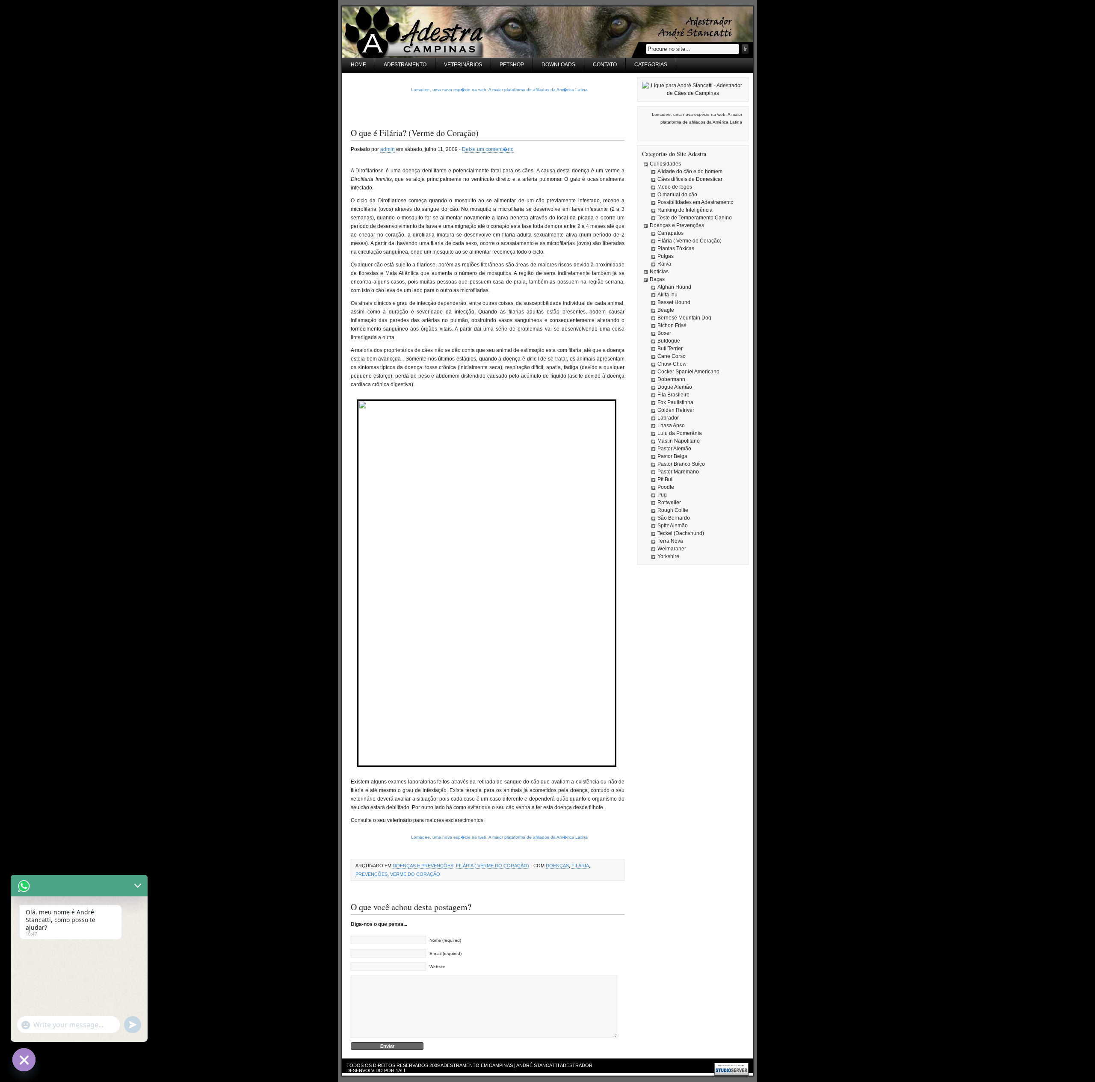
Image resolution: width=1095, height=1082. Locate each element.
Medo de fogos (674, 187)
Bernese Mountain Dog (684, 318)
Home (358, 65)
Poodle (665, 487)
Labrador (668, 418)
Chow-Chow (672, 364)
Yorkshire (668, 556)
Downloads (558, 65)
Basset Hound (673, 302)
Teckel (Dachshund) (680, 533)
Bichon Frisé (672, 325)
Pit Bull (665, 479)
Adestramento (405, 65)
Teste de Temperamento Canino (694, 218)
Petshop (512, 65)
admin (387, 149)
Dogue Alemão (674, 387)
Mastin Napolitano (678, 441)
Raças (657, 279)
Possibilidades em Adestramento (695, 202)
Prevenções (371, 874)
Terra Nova (670, 541)
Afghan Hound (674, 287)
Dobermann (671, 379)
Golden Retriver (675, 410)
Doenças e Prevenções (423, 865)
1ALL (401, 1070)
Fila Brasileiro (673, 395)
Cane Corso (671, 356)
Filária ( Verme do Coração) (492, 865)
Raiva (664, 264)
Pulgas (665, 256)
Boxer (664, 333)
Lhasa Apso (671, 426)
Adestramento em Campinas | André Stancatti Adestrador (516, 1065)
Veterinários (463, 65)
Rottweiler (669, 503)
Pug (662, 495)
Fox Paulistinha (675, 402)
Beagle (665, 310)
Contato (605, 65)
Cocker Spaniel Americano (688, 372)
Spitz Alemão (672, 526)
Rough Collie (672, 510)
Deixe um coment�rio (488, 149)
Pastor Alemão (674, 449)
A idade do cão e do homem (689, 171)
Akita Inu (667, 295)
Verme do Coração (415, 874)
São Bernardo (673, 518)
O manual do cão (677, 195)
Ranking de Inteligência (685, 210)
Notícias (659, 272)
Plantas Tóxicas (675, 248)
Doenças (557, 865)
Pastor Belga (672, 456)
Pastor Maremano (678, 472)
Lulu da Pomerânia (679, 433)
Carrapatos (670, 233)
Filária (580, 865)
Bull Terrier (670, 349)
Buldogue (668, 341)
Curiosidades (665, 164)
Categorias (650, 65)
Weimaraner (671, 549)
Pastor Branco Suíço (681, 464)
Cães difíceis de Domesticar (689, 179)
